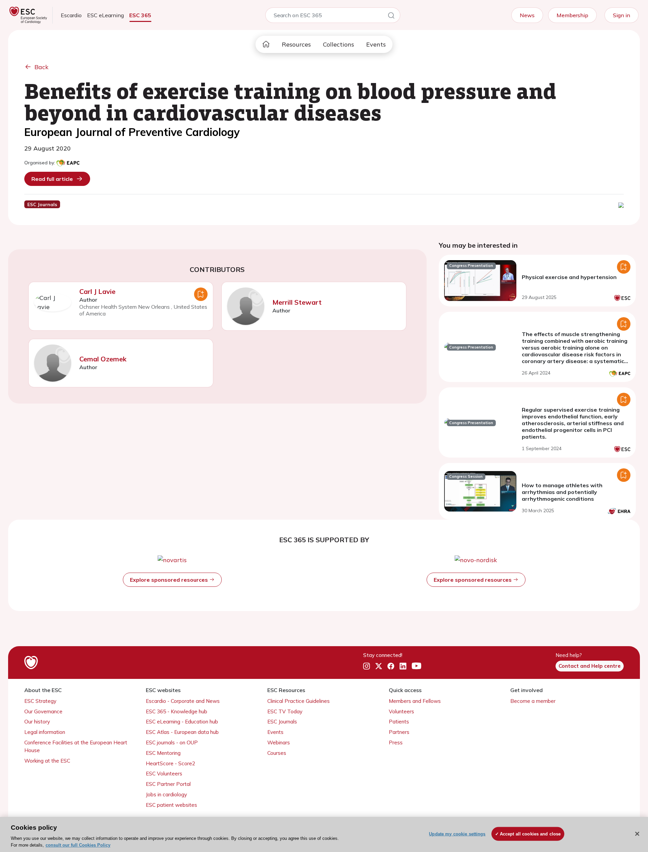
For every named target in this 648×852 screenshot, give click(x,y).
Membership (572, 15)
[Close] (637, 833)
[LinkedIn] (403, 666)
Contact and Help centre (590, 666)
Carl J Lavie (97, 291)
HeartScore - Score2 (170, 763)
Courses (276, 753)
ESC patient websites (171, 805)
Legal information (44, 732)
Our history (37, 721)
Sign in (621, 15)
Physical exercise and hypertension (569, 277)
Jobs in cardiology (166, 794)
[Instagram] (366, 666)
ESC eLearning (105, 15)
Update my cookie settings (457, 833)
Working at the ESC (47, 761)
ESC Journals (282, 721)
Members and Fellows (415, 701)
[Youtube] (416, 666)
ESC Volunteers (164, 773)
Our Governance (43, 711)
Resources (296, 44)
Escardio (71, 15)
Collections (338, 44)
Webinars (278, 742)
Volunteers (401, 711)
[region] (324, 834)
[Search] (391, 16)
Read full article (52, 178)
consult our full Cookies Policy (78, 845)
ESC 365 (140, 15)
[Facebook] (390, 666)
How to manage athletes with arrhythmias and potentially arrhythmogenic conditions (562, 492)
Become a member (533, 701)
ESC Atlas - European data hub (182, 732)
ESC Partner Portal (168, 784)
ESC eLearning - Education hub (182, 721)
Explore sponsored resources (169, 579)
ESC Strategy (40, 701)
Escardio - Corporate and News (183, 701)
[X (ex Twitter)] (378, 666)
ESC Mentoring (163, 753)
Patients (399, 721)
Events (376, 44)
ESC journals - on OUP (172, 742)
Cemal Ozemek (103, 359)
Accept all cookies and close (530, 833)
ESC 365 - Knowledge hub (176, 711)
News (527, 15)
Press (396, 742)
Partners (399, 732)
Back (41, 67)
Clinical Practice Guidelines (298, 701)
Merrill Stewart (297, 302)
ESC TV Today (284, 711)
